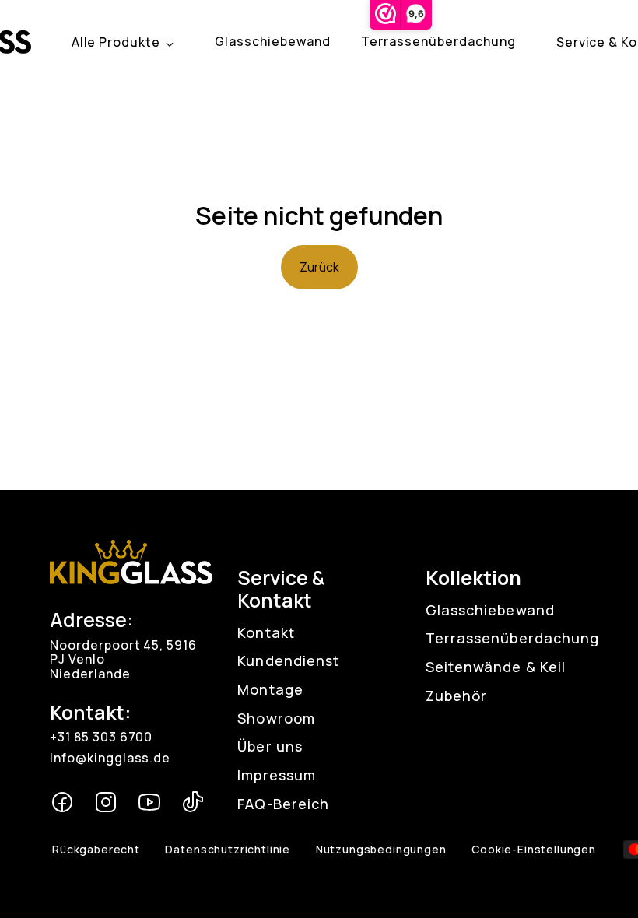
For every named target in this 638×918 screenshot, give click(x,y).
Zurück (319, 266)
